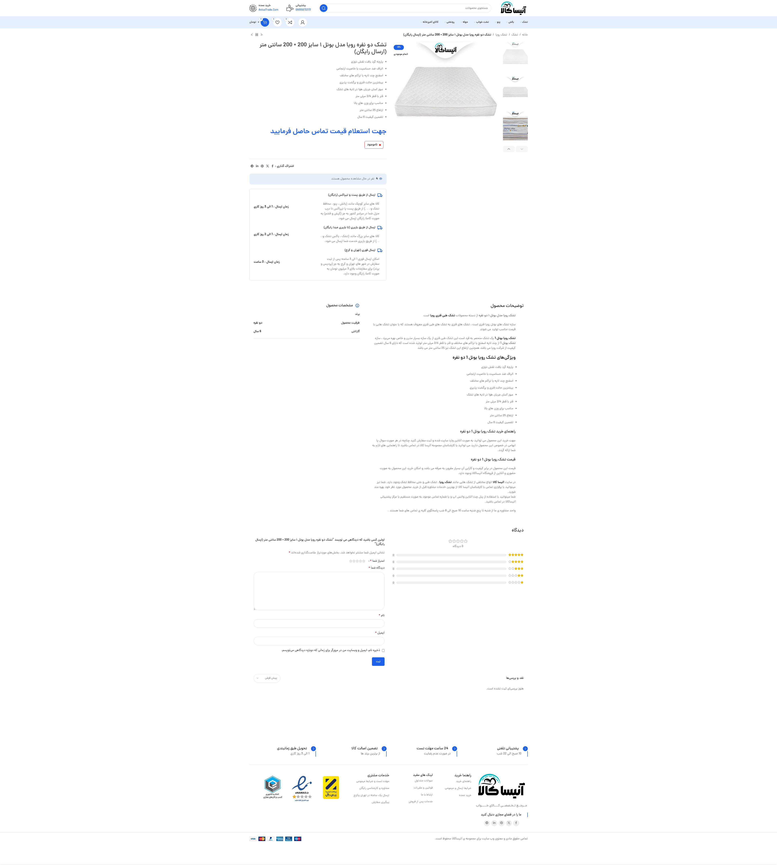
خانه (525, 35)
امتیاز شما (377, 561)
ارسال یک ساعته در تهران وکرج (371, 795)
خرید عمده (465, 795)
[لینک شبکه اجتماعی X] (267, 166)
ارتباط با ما (427, 795)
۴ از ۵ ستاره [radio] (354, 561)
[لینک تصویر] (501, 786)
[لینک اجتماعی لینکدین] (257, 166)
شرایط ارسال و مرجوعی (458, 788)
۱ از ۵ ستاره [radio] (363, 561)
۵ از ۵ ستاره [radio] (350, 561)
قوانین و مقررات (423, 788)
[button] (522, 149)
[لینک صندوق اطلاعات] (512, 748)
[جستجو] (323, 8)
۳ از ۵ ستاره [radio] (357, 561)
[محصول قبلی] (261, 34)
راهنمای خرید (463, 781)
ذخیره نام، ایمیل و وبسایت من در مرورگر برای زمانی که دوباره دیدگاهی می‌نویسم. (330, 650)
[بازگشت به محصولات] (256, 34)
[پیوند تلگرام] (252, 166)
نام (382, 615)
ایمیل (380, 633)
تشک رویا (501, 35)
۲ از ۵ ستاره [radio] (360, 561)
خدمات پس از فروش (421, 802)
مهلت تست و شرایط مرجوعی (372, 781)
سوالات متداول (424, 781)
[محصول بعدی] (251, 34)
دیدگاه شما (376, 568)
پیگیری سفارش (380, 802)
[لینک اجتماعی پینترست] (262, 166)
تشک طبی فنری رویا (442, 315)
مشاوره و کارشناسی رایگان (374, 788)
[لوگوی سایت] (513, 8)
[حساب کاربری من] (302, 22)
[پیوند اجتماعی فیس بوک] (272, 166)
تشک (514, 35)
